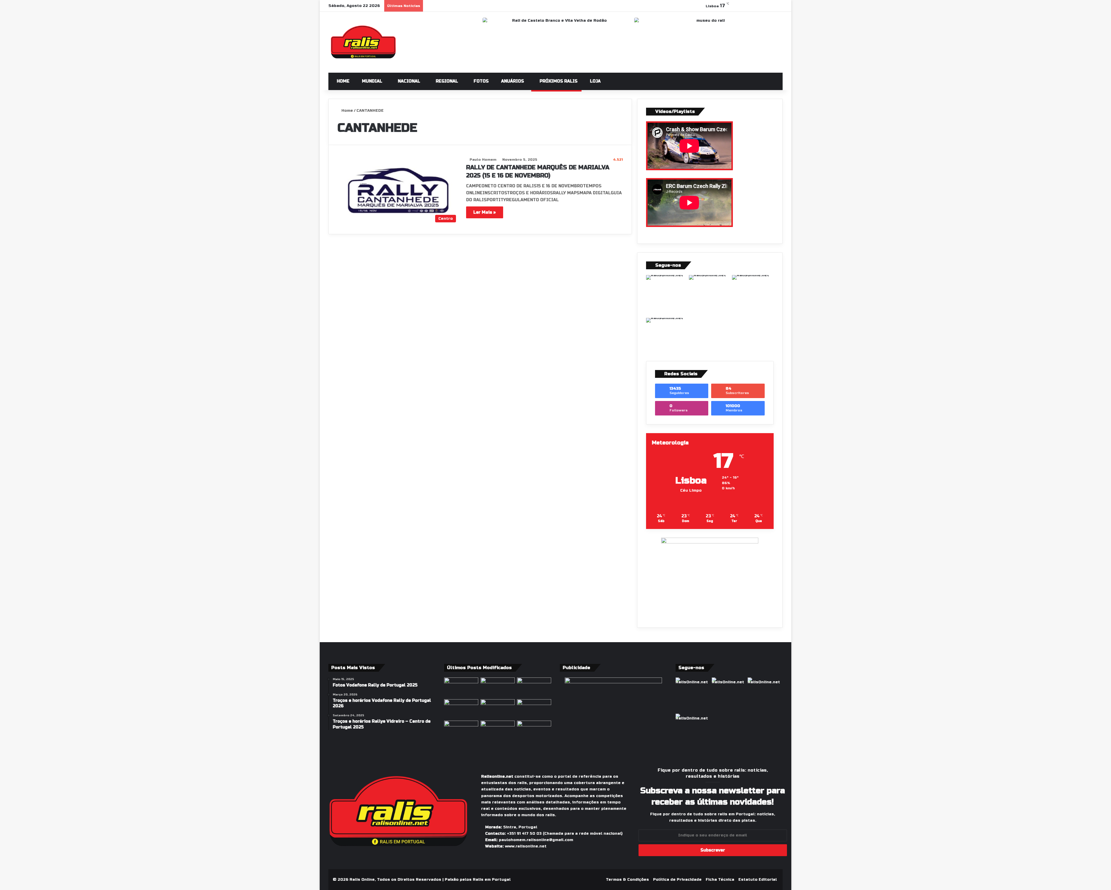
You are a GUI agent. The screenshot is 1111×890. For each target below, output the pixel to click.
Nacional (408, 81)
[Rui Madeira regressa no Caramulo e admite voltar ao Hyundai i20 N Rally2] (498, 730)
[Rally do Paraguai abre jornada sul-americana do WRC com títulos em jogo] (461, 687)
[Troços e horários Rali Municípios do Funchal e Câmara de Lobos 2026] (534, 687)
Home (343, 81)
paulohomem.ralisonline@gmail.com (536, 840)
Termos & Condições (627, 879)
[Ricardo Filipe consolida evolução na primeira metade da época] (534, 730)
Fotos (480, 81)
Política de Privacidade (677, 879)
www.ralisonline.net (526, 846)
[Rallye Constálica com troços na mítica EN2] (534, 709)
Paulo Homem (483, 160)
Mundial (371, 81)
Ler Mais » (484, 212)
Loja (595, 81)
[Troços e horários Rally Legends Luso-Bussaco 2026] (461, 730)
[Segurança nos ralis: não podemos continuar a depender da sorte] (498, 709)
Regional (446, 81)
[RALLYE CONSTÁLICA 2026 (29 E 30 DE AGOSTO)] (498, 687)
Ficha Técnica (720, 879)
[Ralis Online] (363, 42)
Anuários (512, 81)
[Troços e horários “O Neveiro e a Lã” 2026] (461, 709)
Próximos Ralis (557, 81)
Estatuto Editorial (757, 879)
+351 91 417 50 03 (524, 833)
